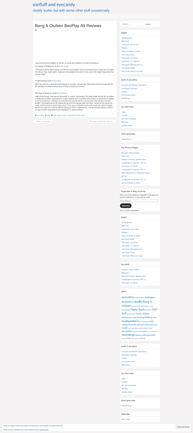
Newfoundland (143, 328)
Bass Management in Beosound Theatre (136, 173)
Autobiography (127, 38)
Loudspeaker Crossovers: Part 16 (133, 169)
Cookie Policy (44, 430)
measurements (129, 324)
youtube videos (127, 125)
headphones (127, 317)
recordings (128, 335)
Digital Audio (138, 309)
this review (64, 66)
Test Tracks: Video (128, 68)
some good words (128, 54)
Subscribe (125, 206)
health (134, 317)
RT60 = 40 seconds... (43, 121)
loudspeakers (71, 115)
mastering (145, 321)
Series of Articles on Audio (131, 51)
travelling (124, 338)
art (132, 301)
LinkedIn (125, 115)
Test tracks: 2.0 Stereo (130, 58)
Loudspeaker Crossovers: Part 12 (133, 163)
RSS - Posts (126, 419)
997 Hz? (125, 176)
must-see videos (133, 328)
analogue (150, 297)
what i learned (135, 338)
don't (150, 309)
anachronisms (139, 297)
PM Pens (125, 122)
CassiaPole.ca (127, 139)
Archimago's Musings (129, 88)
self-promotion (80, 115)
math (151, 321)
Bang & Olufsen (62, 115)
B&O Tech (125, 41)
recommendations (153, 331)
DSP (154, 309)
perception (127, 331)
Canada (151, 306)
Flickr (123, 112)
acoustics (128, 297)
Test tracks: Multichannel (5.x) (132, 64)
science (138, 335)
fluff (124, 313)
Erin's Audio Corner (128, 95)
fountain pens (131, 314)
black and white (136, 306)
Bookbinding (144, 306)
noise (150, 328)
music (125, 327)
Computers (126, 309)
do (146, 310)
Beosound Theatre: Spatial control (134, 159)
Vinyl (129, 338)
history (148, 317)
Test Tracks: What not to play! (132, 71)
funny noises (142, 313)
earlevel (124, 92)
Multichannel (153, 325)
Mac (140, 321)
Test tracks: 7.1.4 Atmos (130, 61)
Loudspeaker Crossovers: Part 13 (133, 179)
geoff (48, 115)
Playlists (124, 48)
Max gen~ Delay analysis (130, 153)
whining (142, 338)
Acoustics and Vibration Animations (134, 85)
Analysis (126, 301)
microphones (142, 324)
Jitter (155, 317)
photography (143, 331)
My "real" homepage (129, 119)
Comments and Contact (130, 44)
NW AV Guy (126, 98)
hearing (140, 317)
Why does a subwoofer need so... (101, 121)
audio (54, 115)
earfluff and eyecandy (54, 5)
